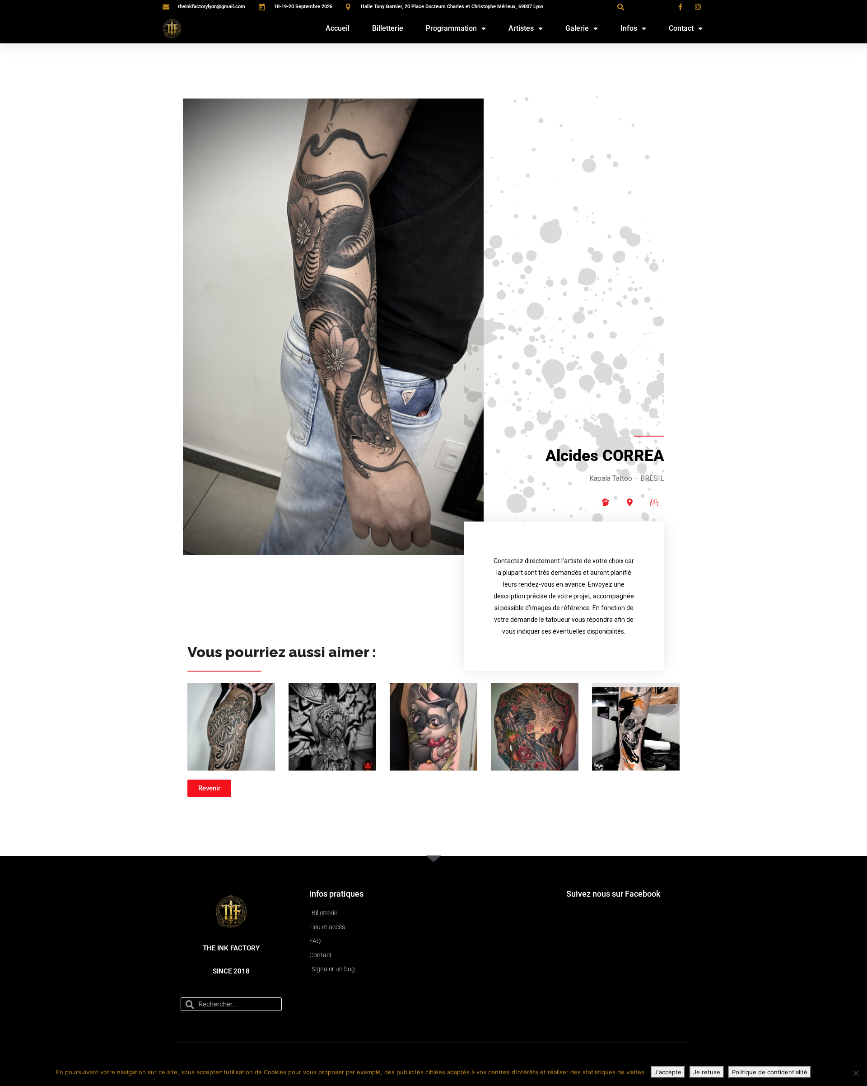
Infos (628, 28)
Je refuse (706, 1072)
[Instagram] (605, 502)
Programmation (451, 28)
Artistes (521, 28)
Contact (681, 28)
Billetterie (387, 28)
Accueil (338, 28)
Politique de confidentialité (769, 1072)
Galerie (577, 28)
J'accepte (667, 1072)
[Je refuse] (855, 1072)
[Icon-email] (654, 502)
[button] (620, 7)
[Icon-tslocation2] (629, 502)
